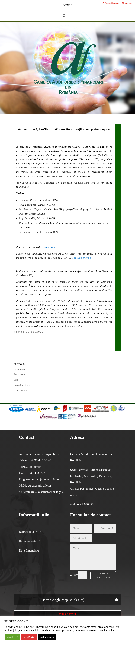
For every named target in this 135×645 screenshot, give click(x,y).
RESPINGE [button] (29, 637)
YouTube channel (82, 257)
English (128, 3)
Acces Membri (112, 3)
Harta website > (30, 541)
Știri (16, 380)
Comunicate (19, 369)
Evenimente (19, 374)
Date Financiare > (31, 550)
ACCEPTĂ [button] (12, 637)
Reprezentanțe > (30, 531)
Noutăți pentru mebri (24, 385)
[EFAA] (57, 411)
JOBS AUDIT (67, 614)
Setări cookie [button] (47, 637)
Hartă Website (20, 390)
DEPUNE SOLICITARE (103, 575)
